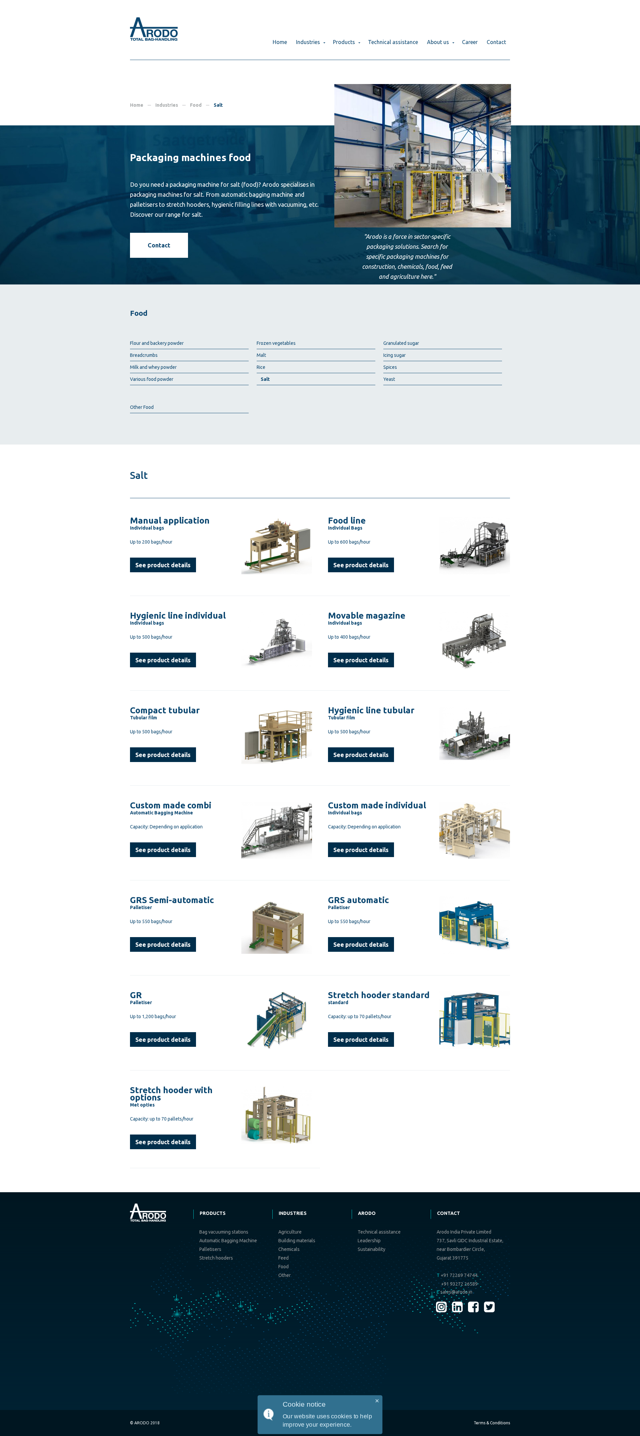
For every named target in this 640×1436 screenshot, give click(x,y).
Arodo (367, 1213)
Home (280, 42)
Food (196, 105)
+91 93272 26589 (459, 1284)
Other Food (142, 407)
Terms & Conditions (492, 1423)
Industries (308, 42)
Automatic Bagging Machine (228, 1240)
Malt (261, 355)
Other (284, 1275)
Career (470, 42)
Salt (265, 379)
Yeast (389, 379)
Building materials (296, 1240)
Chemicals (289, 1249)
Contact (496, 42)
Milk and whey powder (153, 367)
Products (344, 42)
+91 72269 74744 (457, 1275)
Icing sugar (394, 355)
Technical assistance (393, 42)
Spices (390, 367)
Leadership (369, 1240)
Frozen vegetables (276, 343)
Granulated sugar (401, 343)
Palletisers (210, 1249)
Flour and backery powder (157, 343)
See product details (163, 565)
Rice (261, 367)
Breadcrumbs (144, 355)
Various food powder (151, 379)
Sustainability (371, 1249)
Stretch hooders (216, 1258)
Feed (283, 1258)
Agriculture (290, 1232)
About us (438, 42)
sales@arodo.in (454, 1292)
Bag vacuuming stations (223, 1232)
